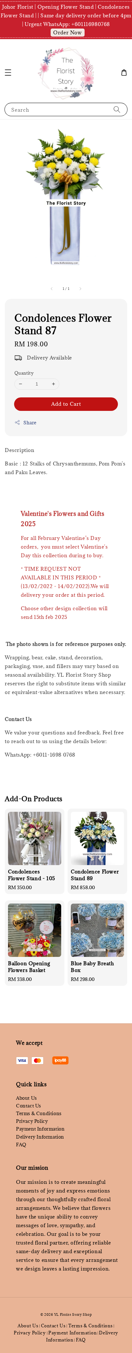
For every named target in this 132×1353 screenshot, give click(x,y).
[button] (8, 72)
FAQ (21, 1144)
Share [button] (30, 423)
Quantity (24, 373)
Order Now (67, 32)
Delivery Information (40, 1137)
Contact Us (28, 1106)
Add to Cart (66, 404)
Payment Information (40, 1129)
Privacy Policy (32, 1121)
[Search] (117, 109)
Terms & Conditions (39, 1113)
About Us (26, 1098)
